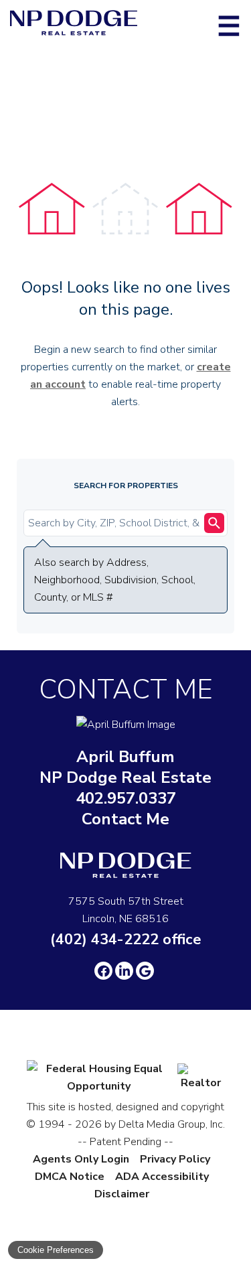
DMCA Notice (69, 1176)
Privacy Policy (175, 1159)
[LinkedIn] (124, 971)
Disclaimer (121, 1194)
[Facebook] (103, 971)
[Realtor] (200, 1082)
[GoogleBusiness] (145, 971)
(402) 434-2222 (125, 939)
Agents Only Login (81, 1159)
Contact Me (125, 819)
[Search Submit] (214, 523)
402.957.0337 (126, 798)
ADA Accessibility (162, 1176)
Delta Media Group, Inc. (171, 1124)
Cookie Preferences (55, 1250)
